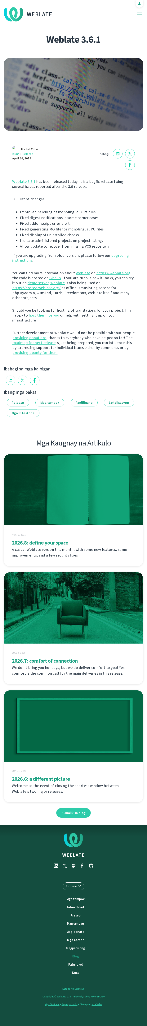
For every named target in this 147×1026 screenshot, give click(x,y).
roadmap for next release (34, 342)
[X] (65, 865)
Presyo (75, 915)
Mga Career (75, 940)
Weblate (39, 14)
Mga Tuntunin (52, 1004)
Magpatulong (75, 948)
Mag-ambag (75, 923)
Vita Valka (97, 1004)
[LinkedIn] (56, 865)
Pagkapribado (70, 1004)
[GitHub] (91, 865)
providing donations (29, 337)
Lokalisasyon (119, 402)
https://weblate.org (113, 273)
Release (27, 154)
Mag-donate (75, 931)
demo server (38, 282)
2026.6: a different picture (41, 778)
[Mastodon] (73, 865)
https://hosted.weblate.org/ (36, 287)
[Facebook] (82, 865)
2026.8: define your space (40, 542)
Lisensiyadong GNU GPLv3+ (89, 996)
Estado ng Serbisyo (73, 989)
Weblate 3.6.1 (23, 181)
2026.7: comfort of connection (45, 660)
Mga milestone (23, 413)
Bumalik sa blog (73, 813)
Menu (139, 14)
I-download (75, 907)
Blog (15, 154)
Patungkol (75, 964)
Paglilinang (84, 402)
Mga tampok (49, 402)
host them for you (44, 315)
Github (55, 278)
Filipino (71, 886)
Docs (75, 972)
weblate (73, 855)
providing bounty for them (35, 352)
